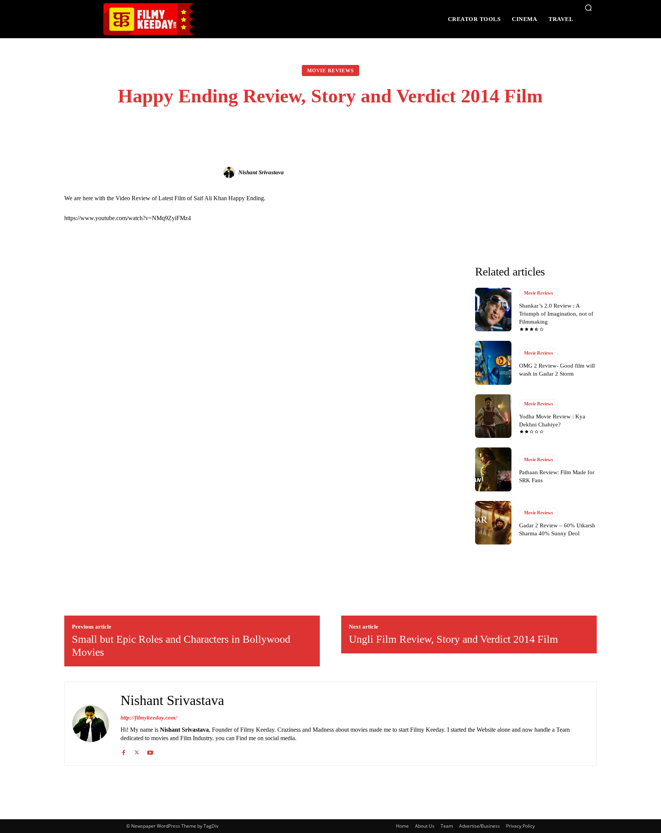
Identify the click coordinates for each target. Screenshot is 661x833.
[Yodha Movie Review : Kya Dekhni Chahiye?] (493, 416)
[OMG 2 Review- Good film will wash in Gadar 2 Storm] (493, 362)
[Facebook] (123, 751)
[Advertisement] (262, 286)
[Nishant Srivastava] (230, 172)
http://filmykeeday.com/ (148, 718)
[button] (588, 7)
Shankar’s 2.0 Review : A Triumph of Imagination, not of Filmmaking (556, 314)
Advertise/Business (479, 826)
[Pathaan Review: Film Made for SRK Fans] (493, 469)
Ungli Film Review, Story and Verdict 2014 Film (453, 639)
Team (447, 826)
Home (402, 826)
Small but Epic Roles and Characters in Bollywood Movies (181, 645)
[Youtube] (150, 751)
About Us (425, 826)
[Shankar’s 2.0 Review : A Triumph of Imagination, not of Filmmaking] (493, 309)
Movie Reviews (330, 70)
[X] (137, 751)
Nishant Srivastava (261, 172)
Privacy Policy (520, 826)
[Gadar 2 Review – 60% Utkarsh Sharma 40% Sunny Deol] (493, 523)
